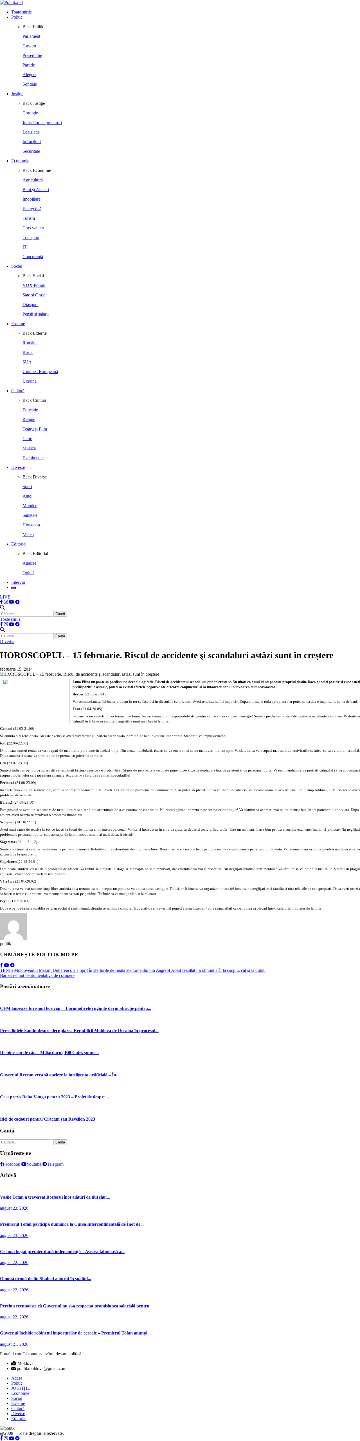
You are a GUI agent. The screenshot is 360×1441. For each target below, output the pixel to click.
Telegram (55, 1164)
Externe (18, 323)
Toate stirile (10, 619)
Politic (16, 17)
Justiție (17, 93)
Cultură (17, 390)
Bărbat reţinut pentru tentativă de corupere (37, 975)
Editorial (18, 544)
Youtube (33, 1164)
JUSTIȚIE (20, 1388)
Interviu (18, 582)
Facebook (11, 1164)
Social (16, 266)
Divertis (7, 641)
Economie (20, 160)
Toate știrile (21, 12)
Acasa (16, 1378)
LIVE (5, 597)
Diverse (18, 467)
